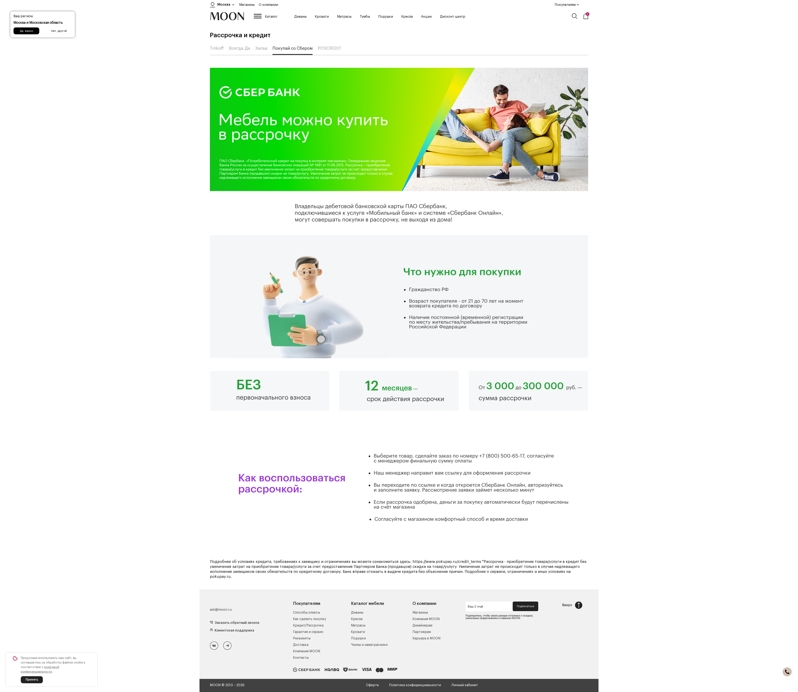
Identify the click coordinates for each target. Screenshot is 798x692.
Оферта (372, 685)
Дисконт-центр (452, 16)
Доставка (300, 644)
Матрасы (344, 16)
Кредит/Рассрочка (308, 625)
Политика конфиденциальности (415, 685)
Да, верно (26, 31)
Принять (32, 679)
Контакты (301, 657)
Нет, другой (59, 31)
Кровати (322, 16)
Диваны (300, 16)
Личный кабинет (464, 685)
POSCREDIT (329, 48)
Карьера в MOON (427, 638)
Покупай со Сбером (292, 48)
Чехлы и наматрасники (369, 644)
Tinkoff (217, 48)
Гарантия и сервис (308, 632)
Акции (426, 16)
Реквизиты (301, 638)
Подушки (385, 16)
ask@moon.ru (221, 609)
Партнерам (422, 632)
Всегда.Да (239, 48)
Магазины (247, 4)
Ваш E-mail (475, 606)
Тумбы (365, 16)
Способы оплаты (306, 612)
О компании (268, 4)
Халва (261, 48)
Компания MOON (306, 651)
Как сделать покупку (309, 619)
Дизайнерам (422, 625)
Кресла (407, 16)
